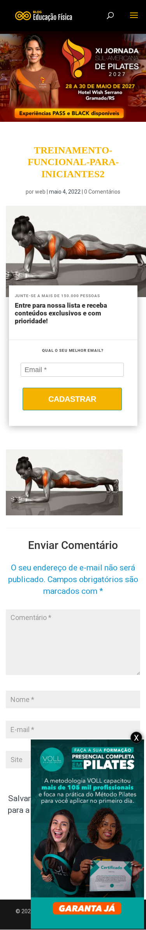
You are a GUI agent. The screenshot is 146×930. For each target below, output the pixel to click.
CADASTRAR (72, 399)
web (40, 192)
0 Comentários (102, 192)
